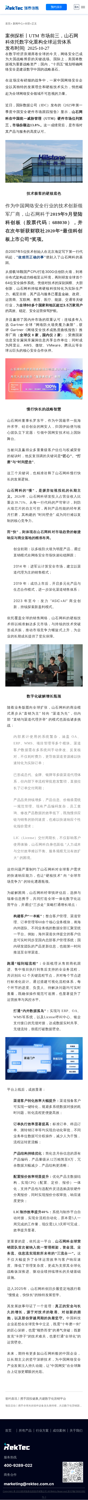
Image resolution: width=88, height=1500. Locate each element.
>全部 (26, 23)
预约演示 (56, 7)
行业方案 (42, 1430)
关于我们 (76, 1430)
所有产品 (25, 1430)
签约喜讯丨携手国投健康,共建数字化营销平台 (35, 1398)
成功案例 (59, 1430)
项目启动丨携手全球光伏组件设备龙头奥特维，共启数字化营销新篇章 (45, 1405)
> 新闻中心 (16, 23)
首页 (7, 23)
